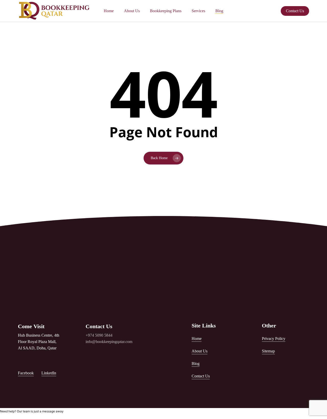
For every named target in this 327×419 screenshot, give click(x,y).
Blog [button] (196, 363)
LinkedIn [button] (48, 373)
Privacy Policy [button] (273, 338)
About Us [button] (199, 351)
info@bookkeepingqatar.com (109, 341)
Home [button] (197, 338)
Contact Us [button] (201, 376)
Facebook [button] (26, 373)
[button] (165, 273)
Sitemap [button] (268, 351)
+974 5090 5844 (99, 335)
